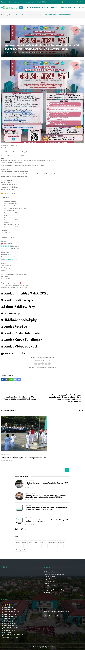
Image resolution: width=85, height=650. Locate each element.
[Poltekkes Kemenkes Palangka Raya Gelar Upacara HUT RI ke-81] (19, 482)
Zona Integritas (14, 2)
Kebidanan (42, 540)
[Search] (83, 7)
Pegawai (27, 544)
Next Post (75, 392)
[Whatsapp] (11, 379)
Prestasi (51, 544)
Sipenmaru (28, 503)
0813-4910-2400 (6, 248)
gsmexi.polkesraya (11, 259)
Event (7, 450)
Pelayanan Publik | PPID (49, 7)
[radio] (35, 364)
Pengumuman (36, 544)
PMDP (44, 544)
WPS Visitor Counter (13, 635)
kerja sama (51, 450)
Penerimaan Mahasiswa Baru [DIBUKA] (34, 2)
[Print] (15, 379)
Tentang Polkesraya (32, 7)
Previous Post (10, 394)
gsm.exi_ (10, 254)
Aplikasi (3, 2)
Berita (3, 450)
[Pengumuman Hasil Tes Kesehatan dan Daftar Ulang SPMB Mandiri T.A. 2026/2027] (19, 519)
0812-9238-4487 (6, 246)
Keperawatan (52, 540)
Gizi (35, 540)
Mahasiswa (19, 544)
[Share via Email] (19, 379)
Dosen (24, 540)
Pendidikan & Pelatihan (67, 7)
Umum (67, 544)
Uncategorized (20, 548)
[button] (79, 410)
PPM (78, 7)
